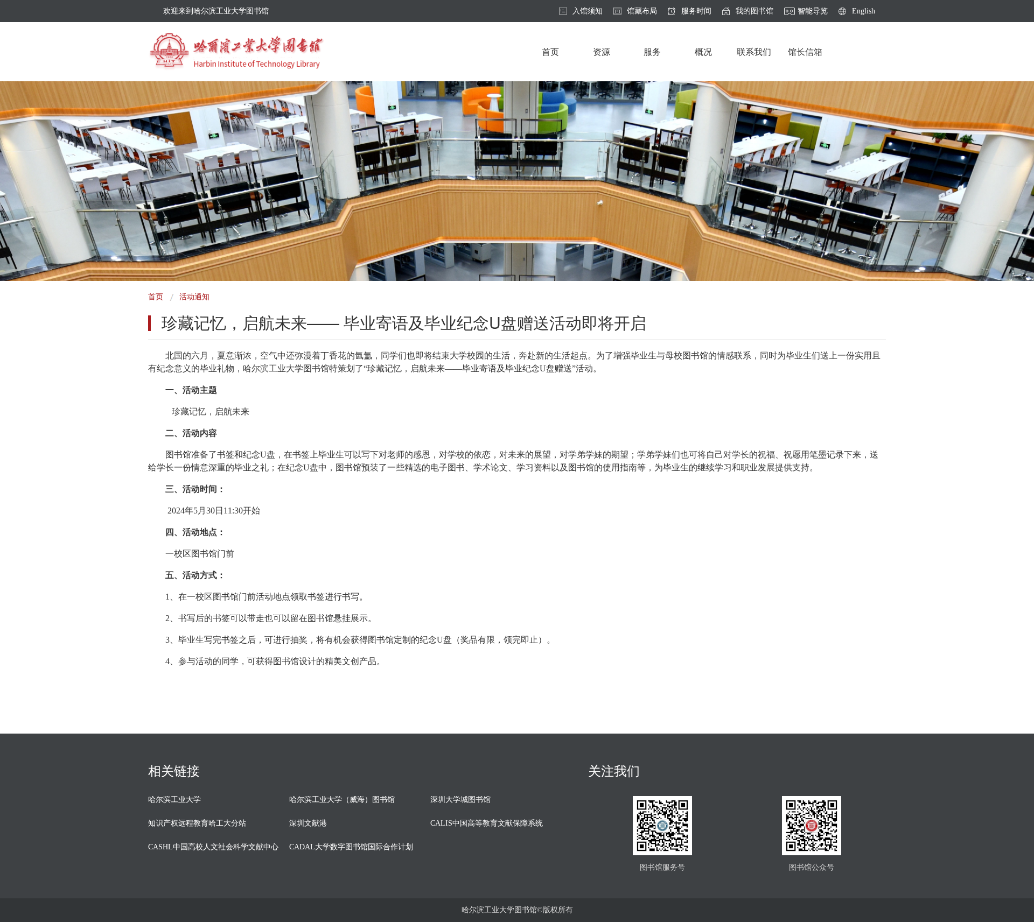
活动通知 (194, 297)
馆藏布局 (642, 11)
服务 (652, 52)
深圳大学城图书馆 (460, 800)
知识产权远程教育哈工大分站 (197, 823)
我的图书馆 (754, 11)
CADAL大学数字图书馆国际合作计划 (351, 847)
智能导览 (813, 11)
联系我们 (754, 52)
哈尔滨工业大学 (174, 800)
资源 (601, 52)
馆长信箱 (805, 52)
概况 (703, 52)
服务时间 (696, 11)
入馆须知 (587, 11)
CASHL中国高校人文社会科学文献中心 (213, 847)
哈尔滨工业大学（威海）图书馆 (342, 800)
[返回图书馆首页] (236, 52)
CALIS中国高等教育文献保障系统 (486, 823)
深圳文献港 (308, 823)
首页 (550, 52)
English (863, 11)
